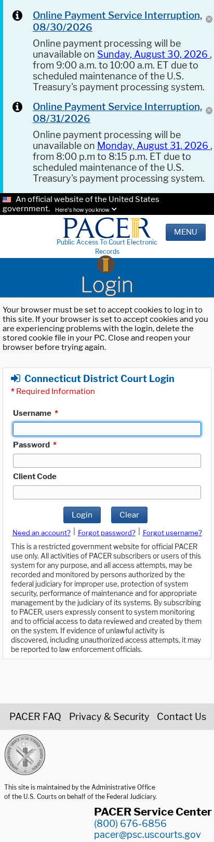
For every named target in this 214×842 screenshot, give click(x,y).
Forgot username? (172, 532)
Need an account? (41, 532)
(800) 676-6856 (130, 823)
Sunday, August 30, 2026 (153, 54)
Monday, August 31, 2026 (153, 145)
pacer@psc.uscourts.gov (147, 834)
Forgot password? (107, 532)
